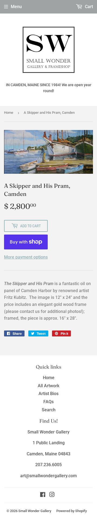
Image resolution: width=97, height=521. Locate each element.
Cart (88, 6)
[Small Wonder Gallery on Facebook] (43, 495)
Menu (16, 6)
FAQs (48, 401)
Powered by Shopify (71, 511)
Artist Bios (48, 393)
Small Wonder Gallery (34, 511)
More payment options (26, 257)
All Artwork (48, 385)
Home (8, 113)
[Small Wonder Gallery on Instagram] (52, 495)
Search (49, 409)
